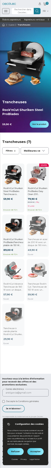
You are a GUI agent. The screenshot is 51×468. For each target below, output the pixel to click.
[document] (35, 150)
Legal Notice (35, 459)
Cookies (14, 459)
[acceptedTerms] (3, 401)
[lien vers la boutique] (9, 4)
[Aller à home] (3, 25)
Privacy (24, 459)
